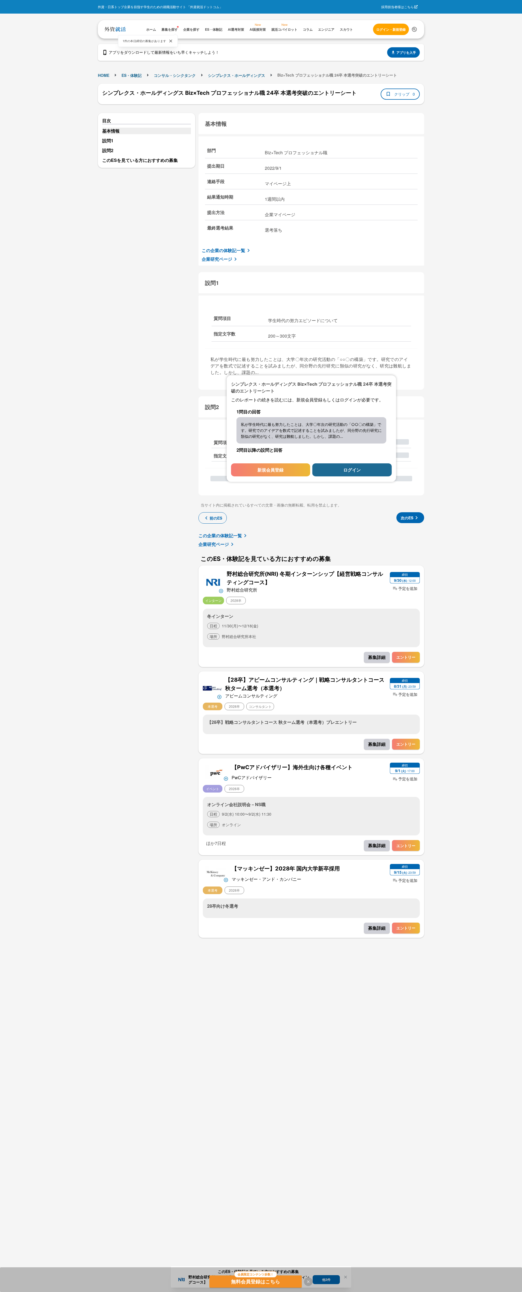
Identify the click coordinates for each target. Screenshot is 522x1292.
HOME (103, 75)
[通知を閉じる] (170, 41)
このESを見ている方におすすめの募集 (140, 160)
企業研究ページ (217, 259)
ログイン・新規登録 (391, 29)
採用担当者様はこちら (397, 6)
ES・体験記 (132, 75)
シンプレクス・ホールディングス (236, 75)
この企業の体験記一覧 (223, 250)
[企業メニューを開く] (213, 581)
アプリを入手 (406, 52)
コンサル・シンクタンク (175, 75)
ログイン (352, 470)
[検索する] (414, 29)
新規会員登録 (270, 470)
